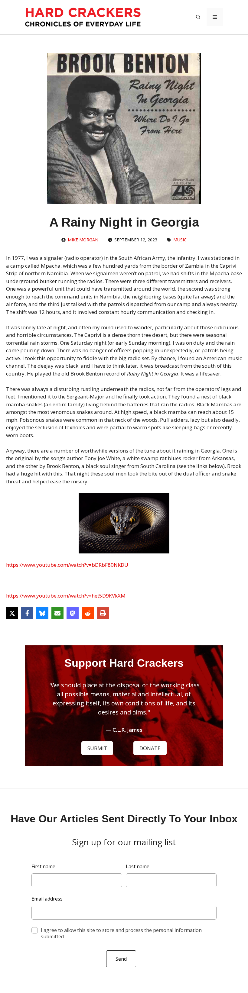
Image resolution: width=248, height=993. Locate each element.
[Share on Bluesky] (42, 613)
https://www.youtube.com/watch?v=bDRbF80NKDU (67, 564)
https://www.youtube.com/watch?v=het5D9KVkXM (66, 595)
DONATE (150, 748)
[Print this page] (103, 613)
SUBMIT (97, 748)
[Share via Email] (57, 613)
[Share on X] (12, 613)
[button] (198, 17)
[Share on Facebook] (27, 613)
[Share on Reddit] (88, 613)
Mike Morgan (83, 240)
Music (180, 240)
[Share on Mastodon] (73, 613)
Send (121, 959)
